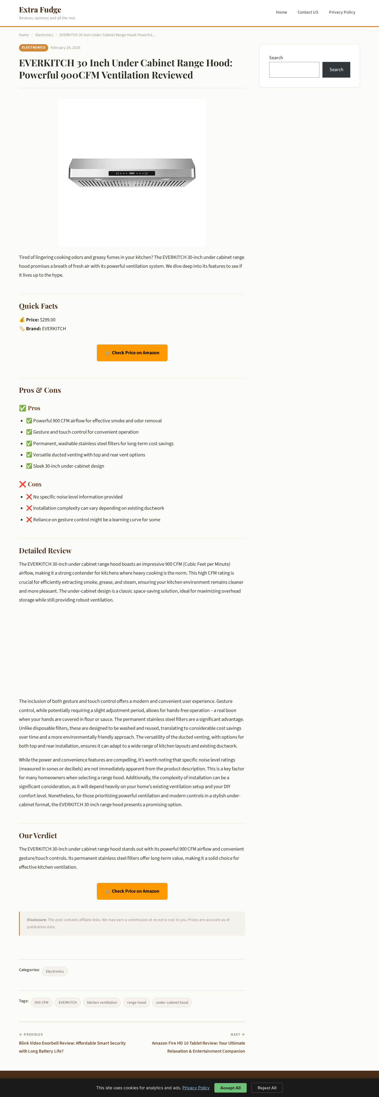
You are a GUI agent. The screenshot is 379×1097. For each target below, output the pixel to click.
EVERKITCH (68, 1002)
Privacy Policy (342, 12)
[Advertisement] (132, 650)
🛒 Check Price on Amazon (132, 352)
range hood (136, 1002)
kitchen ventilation (102, 1002)
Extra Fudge (40, 9)
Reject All (267, 1087)
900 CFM (42, 1002)
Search (276, 57)
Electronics (44, 35)
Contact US (308, 12)
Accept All (230, 1087)
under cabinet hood (172, 1002)
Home (281, 12)
